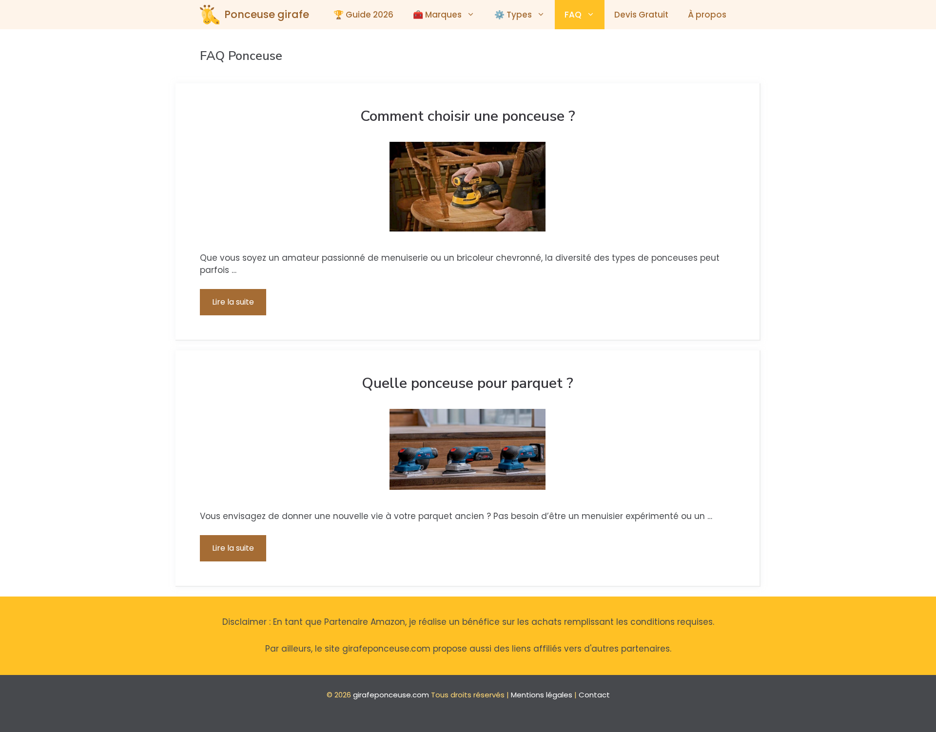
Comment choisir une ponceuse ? (467, 116)
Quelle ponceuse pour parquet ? (467, 383)
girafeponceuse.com (391, 695)
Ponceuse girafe (266, 14)
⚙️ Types (513, 14)
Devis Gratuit (641, 14)
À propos (707, 14)
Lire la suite (233, 302)
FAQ (573, 14)
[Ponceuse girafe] (209, 14)
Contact (594, 695)
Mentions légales (541, 695)
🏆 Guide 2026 (363, 14)
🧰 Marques (437, 14)
